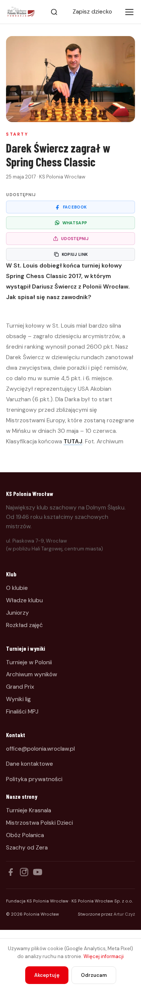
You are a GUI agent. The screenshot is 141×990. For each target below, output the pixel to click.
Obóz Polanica (25, 835)
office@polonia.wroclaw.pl (40, 749)
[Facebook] (10, 872)
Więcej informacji (103, 956)
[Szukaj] (54, 12)
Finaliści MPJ (22, 711)
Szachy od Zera (27, 847)
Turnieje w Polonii (29, 662)
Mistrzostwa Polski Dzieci (39, 823)
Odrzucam (94, 975)
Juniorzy (17, 613)
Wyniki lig (18, 699)
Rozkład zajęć (24, 625)
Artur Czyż (124, 914)
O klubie (17, 588)
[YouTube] (37, 872)
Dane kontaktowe (29, 764)
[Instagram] (24, 872)
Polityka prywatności (34, 779)
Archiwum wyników (31, 674)
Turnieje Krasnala (28, 810)
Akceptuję (46, 975)
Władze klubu (24, 600)
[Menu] (129, 12)
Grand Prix (20, 687)
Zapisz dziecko (92, 11)
